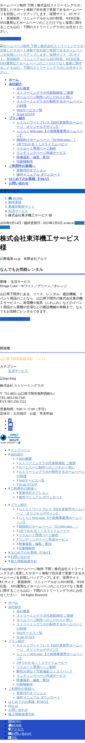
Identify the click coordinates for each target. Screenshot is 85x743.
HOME (17, 725)
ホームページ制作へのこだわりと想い (45, 97)
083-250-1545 (11, 39)
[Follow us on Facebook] (10, 421)
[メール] (10, 424)
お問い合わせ (18, 710)
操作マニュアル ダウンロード (38, 174)
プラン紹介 (16, 641)
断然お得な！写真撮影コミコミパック (45, 671)
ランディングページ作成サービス (41, 153)
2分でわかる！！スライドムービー (42, 144)
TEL (14, 737)
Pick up (13, 706)
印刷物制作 (25, 161)
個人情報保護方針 (21, 714)
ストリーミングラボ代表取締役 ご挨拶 (45, 92)
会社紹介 (14, 607)
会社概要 (23, 88)
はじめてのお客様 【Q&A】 (29, 702)
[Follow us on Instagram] (10, 428)
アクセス (17, 729)
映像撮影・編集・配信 (33, 157)
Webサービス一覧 (29, 110)
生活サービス (18, 371)
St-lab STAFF (26, 114)
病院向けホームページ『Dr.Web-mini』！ (46, 140)
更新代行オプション (31, 170)
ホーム (13, 602)
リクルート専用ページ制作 (36, 148)
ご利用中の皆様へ (21, 689)
